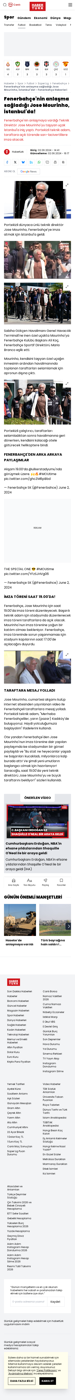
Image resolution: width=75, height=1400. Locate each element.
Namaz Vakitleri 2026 (52, 997)
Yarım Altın (13, 1117)
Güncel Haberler (17, 1005)
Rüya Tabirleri (51, 1105)
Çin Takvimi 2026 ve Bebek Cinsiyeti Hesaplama (19, 1205)
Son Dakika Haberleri (19, 991)
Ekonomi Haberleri (18, 1001)
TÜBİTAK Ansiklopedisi (51, 1124)
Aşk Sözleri (13, 1098)
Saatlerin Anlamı (17, 1093)
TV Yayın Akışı (51, 1058)
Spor (9, 17)
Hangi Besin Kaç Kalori (53, 1132)
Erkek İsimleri (50, 1168)
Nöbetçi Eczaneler (53, 1012)
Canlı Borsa (50, 991)
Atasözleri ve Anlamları (14, 1188)
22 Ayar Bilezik (15, 1132)
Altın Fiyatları (15, 1047)
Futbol (21, 25)
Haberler (9, 83)
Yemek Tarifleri (16, 1084)
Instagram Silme (53, 1071)
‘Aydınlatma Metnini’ (20, 1373)
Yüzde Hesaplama (18, 1231)
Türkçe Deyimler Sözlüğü (16, 1196)
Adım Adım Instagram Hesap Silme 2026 (18, 1258)
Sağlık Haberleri (16, 1025)
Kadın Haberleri (16, 1029)
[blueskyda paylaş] (23, 162)
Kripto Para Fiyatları (18, 1061)
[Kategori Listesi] (70, 5)
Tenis (48, 25)
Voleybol (61, 25)
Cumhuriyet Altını (17, 1127)
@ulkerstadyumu (42, 469)
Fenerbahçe (59, 83)
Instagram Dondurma (49, 1065)
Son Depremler (51, 1039)
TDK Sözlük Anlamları (49, 1090)
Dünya (55, 18)
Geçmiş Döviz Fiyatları (15, 1237)
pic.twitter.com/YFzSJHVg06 (26, 574)
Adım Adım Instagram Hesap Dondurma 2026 (18, 1247)
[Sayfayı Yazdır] (55, 162)
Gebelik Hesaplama (19, 1218)
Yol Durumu (50, 1049)
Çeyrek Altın (14, 1113)
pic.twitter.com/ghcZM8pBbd (27, 478)
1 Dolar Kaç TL (15, 1136)
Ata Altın (12, 1122)
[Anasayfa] (13, 982)
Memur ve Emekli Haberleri (17, 1041)
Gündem (24, 18)
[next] (69, 926)
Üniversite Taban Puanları (53, 1098)
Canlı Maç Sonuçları (19, 1146)
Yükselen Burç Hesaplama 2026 (17, 1224)
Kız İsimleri (49, 1173)
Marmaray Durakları (55, 1164)
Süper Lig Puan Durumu (16, 1152)
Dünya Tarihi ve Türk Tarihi (55, 1111)
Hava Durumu (51, 1044)
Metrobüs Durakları (54, 1159)
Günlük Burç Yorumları (50, 1033)
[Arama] (5, 5)
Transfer (9, 25)
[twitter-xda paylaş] (15, 162)
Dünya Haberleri (16, 1020)
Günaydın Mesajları (19, 1103)
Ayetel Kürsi (14, 1089)
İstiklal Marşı (50, 1017)
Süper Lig (43, 83)
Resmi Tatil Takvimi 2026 (19, 1268)
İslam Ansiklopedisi (54, 1117)
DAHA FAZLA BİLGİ (21, 1381)
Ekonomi (40, 18)
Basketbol (35, 25)
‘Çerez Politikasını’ (46, 1370)
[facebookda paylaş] (7, 162)
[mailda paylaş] (47, 162)
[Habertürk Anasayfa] (38, 6)
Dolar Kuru (13, 1052)
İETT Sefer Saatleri (17, 1213)
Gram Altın (13, 1108)
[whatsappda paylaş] (39, 162)
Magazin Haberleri (18, 1010)
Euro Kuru (12, 1057)
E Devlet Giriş (50, 1026)
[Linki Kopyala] (63, 162)
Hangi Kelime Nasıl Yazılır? (54, 1148)
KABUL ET (48, 1381)
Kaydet (55, 1302)
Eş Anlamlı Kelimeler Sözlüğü (55, 1140)
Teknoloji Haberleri (18, 1034)
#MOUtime (47, 474)
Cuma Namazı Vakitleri (52, 1005)
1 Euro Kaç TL (14, 1141)
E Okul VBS (49, 1021)
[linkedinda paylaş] (31, 162)
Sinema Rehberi (52, 1053)
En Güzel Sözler (52, 1154)
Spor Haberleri (15, 1015)
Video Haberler (51, 1084)
